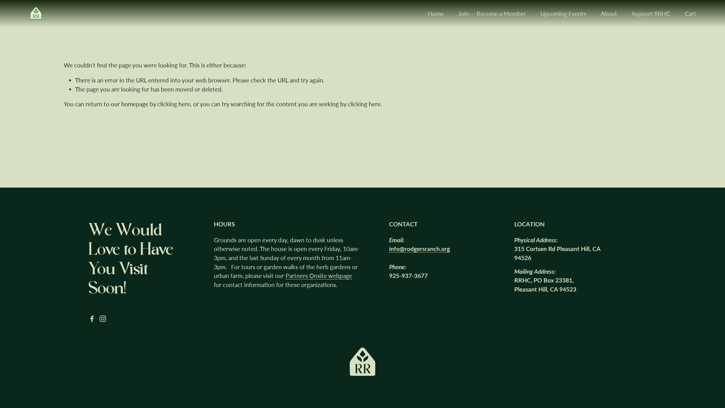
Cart (690, 13)
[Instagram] (102, 318)
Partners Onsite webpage (318, 275)
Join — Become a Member (492, 13)
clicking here (173, 103)
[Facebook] (92, 318)
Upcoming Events (563, 13)
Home (436, 13)
